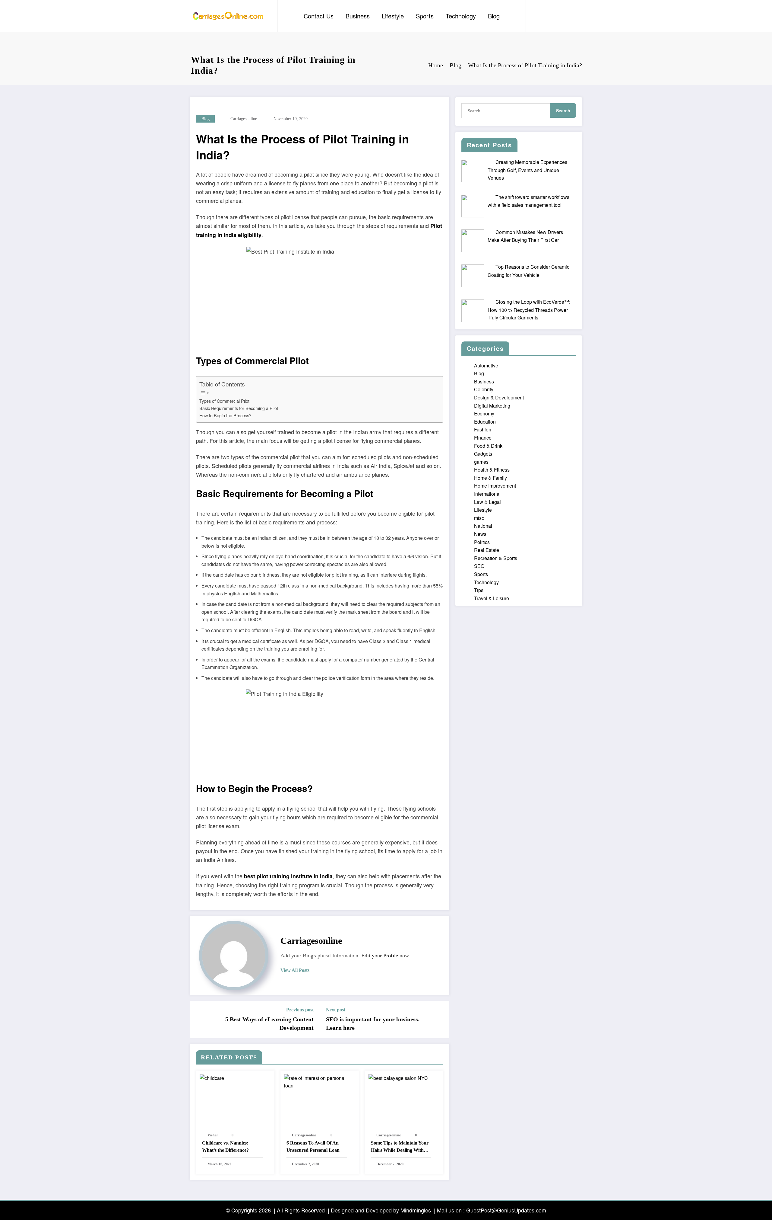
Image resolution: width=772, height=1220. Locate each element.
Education (485, 421)
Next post (335, 1009)
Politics (482, 542)
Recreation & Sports (495, 558)
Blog (494, 15)
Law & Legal (487, 501)
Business (358, 15)
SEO (479, 565)
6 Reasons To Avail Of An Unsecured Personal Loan (313, 1146)
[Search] (536, 16)
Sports (425, 15)
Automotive (486, 365)
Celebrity (483, 389)
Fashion (482, 429)
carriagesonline (243, 119)
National (483, 525)
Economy (484, 413)
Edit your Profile (379, 956)
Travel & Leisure (491, 598)
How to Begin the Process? (225, 415)
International (487, 493)
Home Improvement (495, 485)
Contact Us (319, 15)
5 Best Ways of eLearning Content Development (269, 1023)
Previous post (300, 1009)
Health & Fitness (492, 469)
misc (479, 517)
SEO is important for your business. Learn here (372, 1023)
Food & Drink (488, 445)
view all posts (294, 970)
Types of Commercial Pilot (224, 401)
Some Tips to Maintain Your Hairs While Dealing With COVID (400, 1147)
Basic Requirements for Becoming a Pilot (238, 408)
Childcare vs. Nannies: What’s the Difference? (225, 1146)
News (480, 533)
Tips (478, 590)
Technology (461, 15)
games (481, 461)
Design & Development (499, 397)
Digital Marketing (492, 405)
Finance (483, 437)
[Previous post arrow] (198, 1019)
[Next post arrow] (440, 1019)
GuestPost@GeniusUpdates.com (506, 1210)
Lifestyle (393, 15)
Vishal (212, 1135)
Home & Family (490, 477)
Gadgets (483, 453)
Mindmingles (415, 1210)
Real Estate (486, 549)
